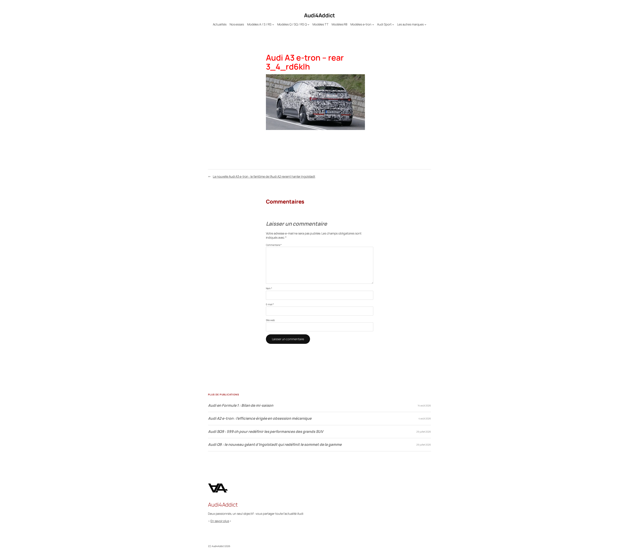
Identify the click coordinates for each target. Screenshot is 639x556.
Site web (270, 320)
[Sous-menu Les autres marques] (425, 24)
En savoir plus (220, 521)
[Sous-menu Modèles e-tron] (373, 24)
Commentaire (274, 244)
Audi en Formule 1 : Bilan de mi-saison (240, 405)
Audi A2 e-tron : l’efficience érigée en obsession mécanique (260, 418)
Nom (269, 288)
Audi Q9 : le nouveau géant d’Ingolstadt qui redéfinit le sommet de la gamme (275, 444)
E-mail (270, 304)
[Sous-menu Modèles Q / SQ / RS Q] (308, 24)
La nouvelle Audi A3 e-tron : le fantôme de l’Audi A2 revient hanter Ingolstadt (264, 176)
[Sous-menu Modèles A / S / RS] (273, 24)
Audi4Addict (319, 15)
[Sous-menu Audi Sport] (393, 24)
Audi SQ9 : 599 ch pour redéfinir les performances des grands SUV (265, 431)
